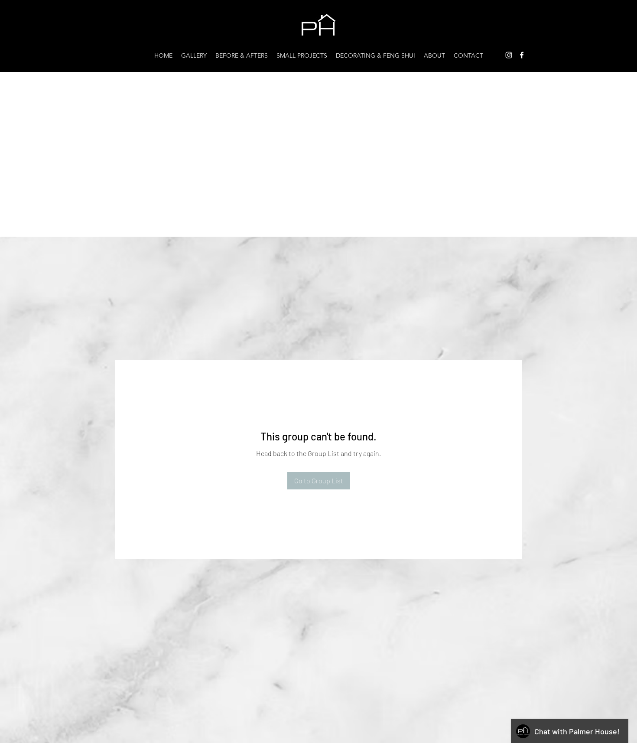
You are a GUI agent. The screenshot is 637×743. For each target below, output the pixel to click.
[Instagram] (508, 55)
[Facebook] (521, 55)
